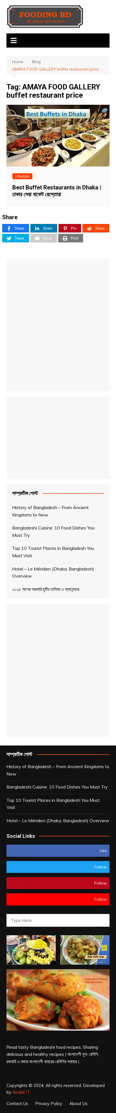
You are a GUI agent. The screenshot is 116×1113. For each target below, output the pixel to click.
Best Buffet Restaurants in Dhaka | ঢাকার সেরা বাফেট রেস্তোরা (56, 191)
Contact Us (17, 1103)
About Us (78, 1103)
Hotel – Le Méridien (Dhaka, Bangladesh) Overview (53, 572)
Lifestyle (22, 176)
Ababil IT (21, 1092)
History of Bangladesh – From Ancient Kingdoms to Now (50, 511)
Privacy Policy (48, 1103)
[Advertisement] (58, 324)
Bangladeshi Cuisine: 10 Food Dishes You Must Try (53, 531)
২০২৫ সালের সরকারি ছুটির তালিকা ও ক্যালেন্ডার (45, 589)
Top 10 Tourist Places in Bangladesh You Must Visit (53, 551)
